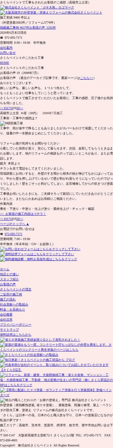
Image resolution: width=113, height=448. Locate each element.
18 (11, 108)
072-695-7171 (13, 234)
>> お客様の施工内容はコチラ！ (23, 214)
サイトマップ (9, 329)
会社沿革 (6, 319)
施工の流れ (8, 299)
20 (17, 108)
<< (2, 108)
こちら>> (86, 78)
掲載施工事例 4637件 (14, 27)
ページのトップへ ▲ (14, 224)
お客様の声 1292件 (42, 27)
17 (8, 108)
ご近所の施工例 (11, 294)
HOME (4, 62)
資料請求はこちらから (15, 334)
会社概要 (6, 314)
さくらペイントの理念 (15, 289)
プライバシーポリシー (15, 324)
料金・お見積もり (12, 309)
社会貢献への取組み (14, 304)
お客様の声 (8, 284)
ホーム (4, 269)
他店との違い (9, 274)
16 (5, 108)
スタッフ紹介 (9, 279)
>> (21, 108)
